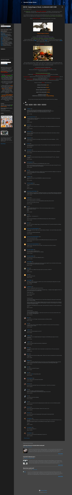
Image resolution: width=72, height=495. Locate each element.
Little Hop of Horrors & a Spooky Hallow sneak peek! (33, 445)
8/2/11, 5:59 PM (29, 241)
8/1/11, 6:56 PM (29, 173)
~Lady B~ (28, 329)
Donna (2, 37)
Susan (28, 268)
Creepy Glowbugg (4, 35)
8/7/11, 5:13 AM (29, 339)
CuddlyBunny (29, 286)
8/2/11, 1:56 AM (29, 194)
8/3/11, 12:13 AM (29, 253)
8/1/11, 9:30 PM (29, 180)
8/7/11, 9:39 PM (29, 369)
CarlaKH (28, 197)
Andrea (2, 39)
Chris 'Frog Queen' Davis (31, 116)
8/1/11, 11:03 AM (29, 135)
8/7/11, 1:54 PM (29, 351)
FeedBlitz (6, 64)
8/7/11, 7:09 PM (29, 364)
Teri (1, 40)
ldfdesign (28, 360)
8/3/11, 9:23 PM (29, 283)
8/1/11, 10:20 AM (29, 128)
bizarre (27, 104)
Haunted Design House (30, 2)
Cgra (28, 366)
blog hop (35, 104)
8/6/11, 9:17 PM (29, 320)
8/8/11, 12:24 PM (29, 424)
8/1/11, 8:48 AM (29, 122)
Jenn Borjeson (29, 418)
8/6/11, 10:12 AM (29, 307)
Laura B (28, 143)
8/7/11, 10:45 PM (29, 404)
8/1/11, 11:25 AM (29, 140)
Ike (1, 41)
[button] (62, 7)
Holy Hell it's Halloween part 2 (29, 456)
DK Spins (28, 383)
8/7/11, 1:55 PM (29, 357)
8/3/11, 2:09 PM (29, 271)
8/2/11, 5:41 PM (29, 225)
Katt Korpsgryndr (29, 378)
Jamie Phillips (29, 261)
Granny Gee (29, 131)
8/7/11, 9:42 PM (29, 375)
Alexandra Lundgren (30, 249)
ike (27, 206)
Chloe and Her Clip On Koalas (32, 191)
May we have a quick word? (28, 468)
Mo (1, 43)
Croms (2, 42)
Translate (8, 27)
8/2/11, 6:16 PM (29, 246)
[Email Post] (25, 102)
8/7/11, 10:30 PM (29, 386)
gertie (28, 274)
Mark (1, 38)
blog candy (30, 104)
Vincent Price (44, 104)
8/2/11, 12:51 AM (29, 188)
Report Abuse (3, 143)
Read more (60, 453)
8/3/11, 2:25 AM (29, 265)
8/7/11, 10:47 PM (29, 415)
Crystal (28, 155)
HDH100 (39, 104)
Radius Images (45, 492)
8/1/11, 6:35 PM (29, 159)
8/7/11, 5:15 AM (29, 344)
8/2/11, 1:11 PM (29, 220)
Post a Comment (27, 438)
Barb (1, 32)
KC (27, 389)
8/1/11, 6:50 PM (29, 167)
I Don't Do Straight (30, 183)
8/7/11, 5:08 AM (29, 332)
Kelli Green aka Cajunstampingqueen (33, 228)
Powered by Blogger (43, 490)
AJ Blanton (29, 108)
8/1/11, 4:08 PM (29, 152)
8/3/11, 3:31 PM (29, 277)
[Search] (64, 2)
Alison (28, 222)
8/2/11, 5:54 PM (29, 233)
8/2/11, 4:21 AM (29, 203)
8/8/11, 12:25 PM (29, 430)
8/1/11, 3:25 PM (29, 147)
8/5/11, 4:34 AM (29, 295)
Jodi (27, 170)
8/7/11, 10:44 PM (29, 398)
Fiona (2, 44)
